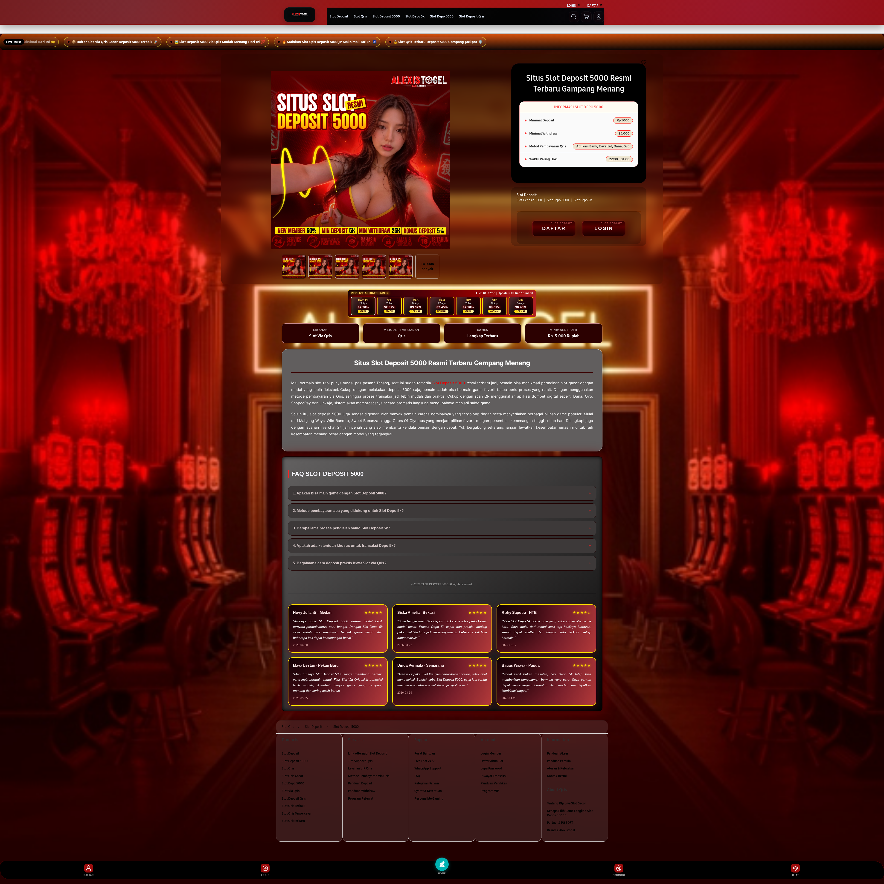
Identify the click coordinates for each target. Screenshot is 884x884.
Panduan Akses (557, 753)
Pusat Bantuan (424, 753)
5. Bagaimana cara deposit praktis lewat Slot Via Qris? (442, 563)
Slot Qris (288, 768)
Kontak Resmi (557, 776)
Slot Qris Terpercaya (296, 813)
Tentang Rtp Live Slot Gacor (566, 803)
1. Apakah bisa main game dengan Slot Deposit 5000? (442, 493)
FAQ (417, 776)
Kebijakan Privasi (426, 783)
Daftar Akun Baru (493, 761)
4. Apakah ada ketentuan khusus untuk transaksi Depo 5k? (442, 545)
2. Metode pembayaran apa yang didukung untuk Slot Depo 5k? (442, 511)
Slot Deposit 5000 (295, 761)
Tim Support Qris (360, 761)
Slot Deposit (290, 753)
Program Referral (360, 799)
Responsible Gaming (428, 799)
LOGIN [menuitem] (571, 6)
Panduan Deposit (360, 783)
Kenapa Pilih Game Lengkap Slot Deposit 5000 (570, 813)
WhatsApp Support (427, 768)
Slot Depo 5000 (293, 783)
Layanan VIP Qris (360, 768)
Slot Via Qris (291, 791)
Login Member (491, 753)
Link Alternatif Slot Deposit (367, 753)
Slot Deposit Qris (294, 799)
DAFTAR (554, 228)
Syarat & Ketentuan (428, 791)
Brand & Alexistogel (561, 830)
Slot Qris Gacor (292, 776)
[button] (586, 16)
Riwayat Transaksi (493, 776)
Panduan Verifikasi (494, 783)
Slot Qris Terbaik (293, 806)
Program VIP (490, 791)
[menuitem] (339, 16)
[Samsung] (299, 14)
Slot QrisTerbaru (293, 821)
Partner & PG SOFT (560, 823)
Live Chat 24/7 (424, 761)
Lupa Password (491, 768)
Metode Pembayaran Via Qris (368, 776)
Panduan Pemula (559, 761)
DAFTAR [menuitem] (593, 6)
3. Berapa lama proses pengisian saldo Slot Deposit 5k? (442, 528)
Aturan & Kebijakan (561, 768)
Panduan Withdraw (361, 791)
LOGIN (603, 228)
